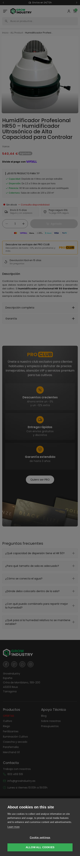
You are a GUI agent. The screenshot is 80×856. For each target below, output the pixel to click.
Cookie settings (40, 837)
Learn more (13, 827)
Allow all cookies (40, 847)
